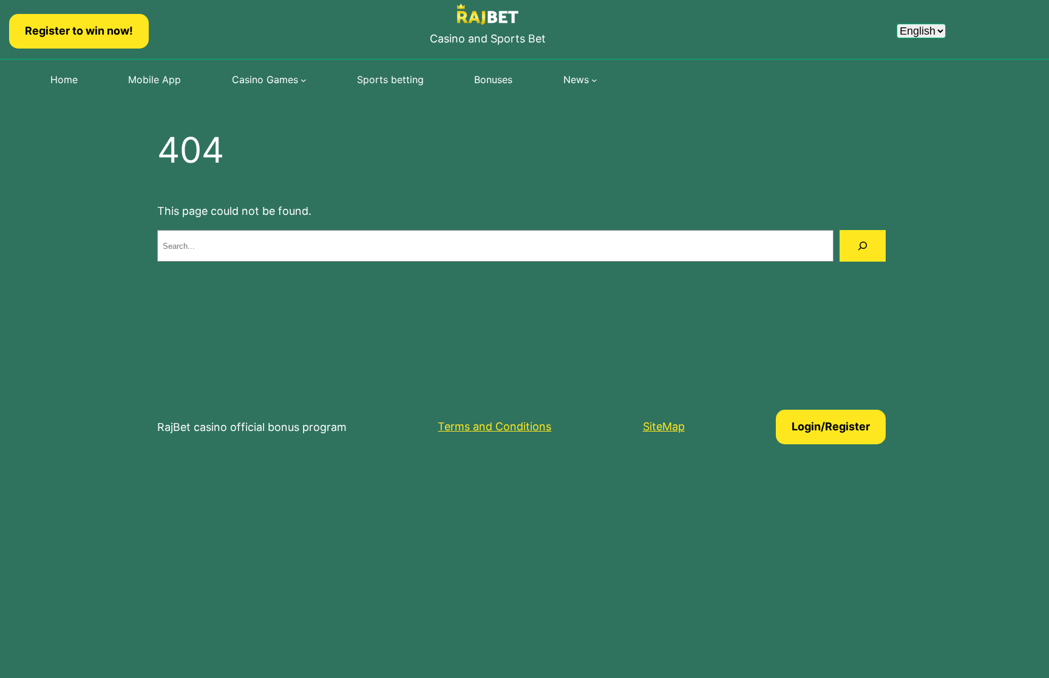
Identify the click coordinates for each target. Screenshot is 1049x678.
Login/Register (831, 426)
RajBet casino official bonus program (252, 427)
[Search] (863, 246)
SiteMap (664, 426)
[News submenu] (594, 80)
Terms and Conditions (494, 426)
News (576, 79)
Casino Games (265, 79)
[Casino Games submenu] (303, 80)
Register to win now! (79, 30)
